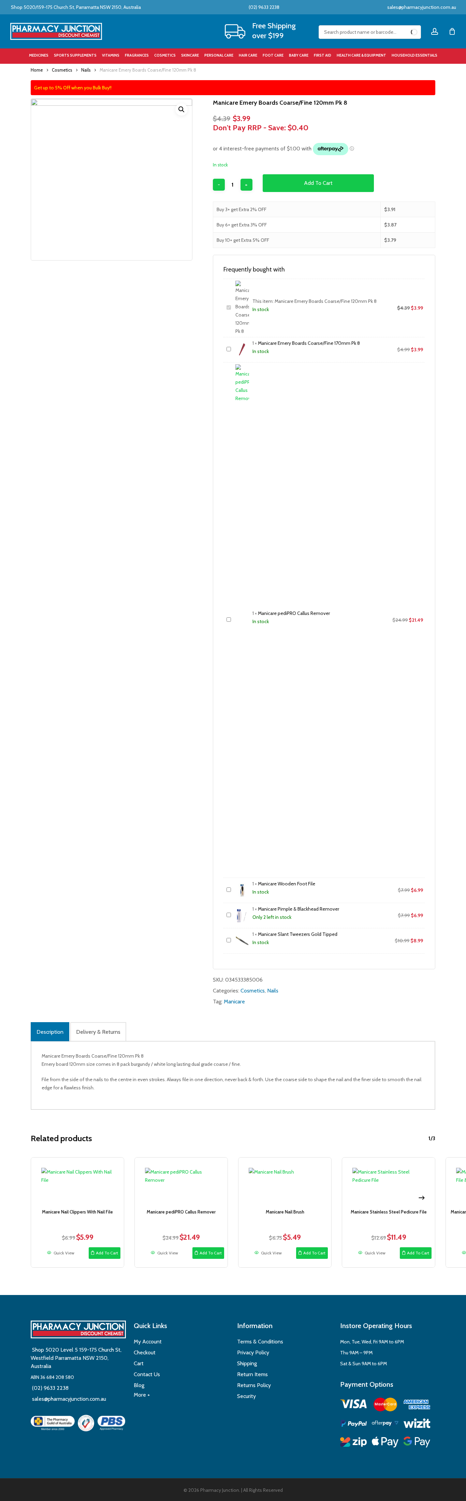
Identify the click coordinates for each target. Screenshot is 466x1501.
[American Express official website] (417, 1406)
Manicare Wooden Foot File (286, 884)
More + (142, 1395)
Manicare (234, 1001)
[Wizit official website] (417, 1424)
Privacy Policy (253, 1352)
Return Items (252, 1374)
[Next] (421, 1198)
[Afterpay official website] (385, 1424)
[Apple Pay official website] (385, 1443)
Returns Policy (254, 1385)
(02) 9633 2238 (263, 7)
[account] (435, 31)
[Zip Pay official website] (353, 1443)
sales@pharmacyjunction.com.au (421, 7)
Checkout (145, 1352)
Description (50, 1032)
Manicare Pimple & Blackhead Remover (298, 909)
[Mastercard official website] (385, 1406)
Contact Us (147, 1374)
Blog (139, 1385)
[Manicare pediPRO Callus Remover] (181, 1181)
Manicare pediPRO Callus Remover (294, 613)
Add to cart (318, 183)
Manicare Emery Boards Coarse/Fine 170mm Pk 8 (309, 343)
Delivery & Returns (98, 1032)
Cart (139, 1363)
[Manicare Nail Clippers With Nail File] (77, 1181)
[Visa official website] (353, 1405)
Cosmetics (62, 70)
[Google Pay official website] (417, 1443)
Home (37, 70)
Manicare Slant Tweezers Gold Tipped (297, 934)
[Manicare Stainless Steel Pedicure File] (388, 1181)
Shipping (247, 1363)
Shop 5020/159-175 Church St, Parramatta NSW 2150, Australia (75, 7)
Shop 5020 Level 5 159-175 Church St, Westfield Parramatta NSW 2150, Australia (76, 1358)
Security (246, 1396)
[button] (181, 109)
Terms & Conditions (260, 1341)
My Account (148, 1341)
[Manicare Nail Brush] (284, 1181)
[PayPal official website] (353, 1424)
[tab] (50, 1031)
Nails (86, 70)
